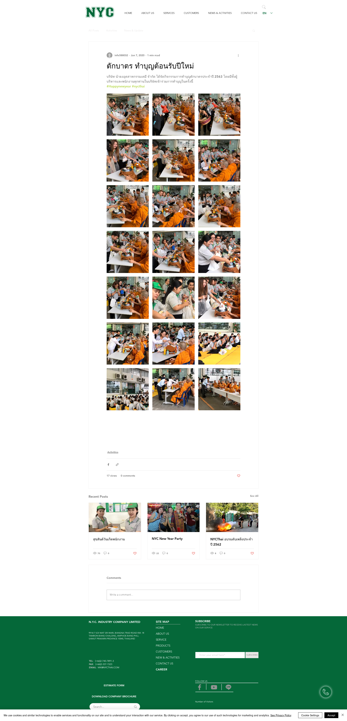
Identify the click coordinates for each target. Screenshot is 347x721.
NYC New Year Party (167, 539)
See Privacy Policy (280, 715)
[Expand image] (128, 115)
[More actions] (238, 55)
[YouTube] (214, 687)
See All (254, 496)
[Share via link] (117, 464)
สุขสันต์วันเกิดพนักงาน (109, 539)
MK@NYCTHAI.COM (108, 667)
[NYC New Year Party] (173, 517)
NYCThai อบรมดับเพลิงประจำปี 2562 (231, 541)
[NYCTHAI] (228, 687)
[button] (254, 30)
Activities (111, 30)
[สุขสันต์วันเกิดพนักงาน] (115, 517)
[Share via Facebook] (108, 464)
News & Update (133, 30)
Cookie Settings (310, 715)
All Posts (94, 30)
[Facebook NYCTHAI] (199, 687)
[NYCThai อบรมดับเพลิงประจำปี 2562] (232, 517)
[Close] (342, 715)
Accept (331, 715)
